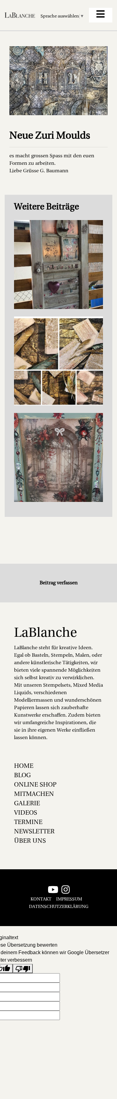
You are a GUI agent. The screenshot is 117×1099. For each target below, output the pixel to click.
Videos (25, 813)
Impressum (69, 899)
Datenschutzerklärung (58, 907)
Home (23, 766)
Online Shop (35, 785)
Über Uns (30, 841)
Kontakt (41, 899)
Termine (28, 822)
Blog (22, 776)
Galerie (27, 804)
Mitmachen (34, 794)
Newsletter (34, 832)
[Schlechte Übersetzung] (23, 969)
